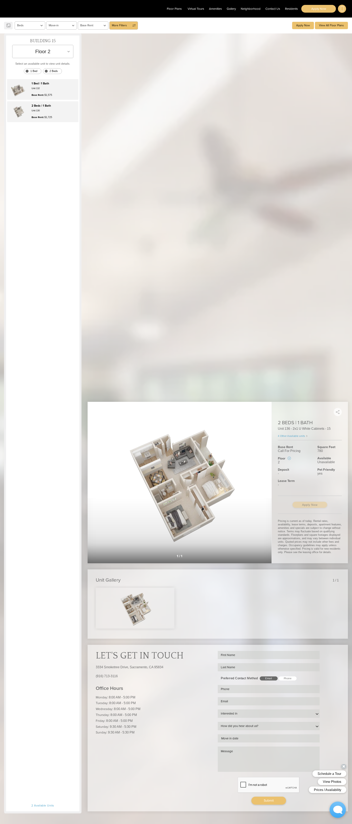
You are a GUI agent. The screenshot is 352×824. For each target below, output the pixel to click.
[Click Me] (342, 9)
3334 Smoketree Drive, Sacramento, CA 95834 (129, 667)
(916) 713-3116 (107, 676)
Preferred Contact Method (239, 678)
